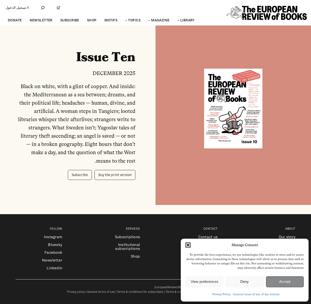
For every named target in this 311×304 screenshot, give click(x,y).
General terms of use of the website (256, 294)
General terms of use (101, 292)
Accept (284, 281)
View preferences (204, 281)
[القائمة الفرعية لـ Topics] (126, 20)
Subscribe (80, 175)
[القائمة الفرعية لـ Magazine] (149, 20)
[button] (188, 245)
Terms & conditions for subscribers (140, 292)
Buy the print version (114, 175)
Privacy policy (76, 292)
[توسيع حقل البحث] (43, 7)
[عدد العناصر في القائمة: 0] (58, 7)
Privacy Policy (221, 294)
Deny (244, 281)
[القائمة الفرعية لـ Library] (178, 20)
